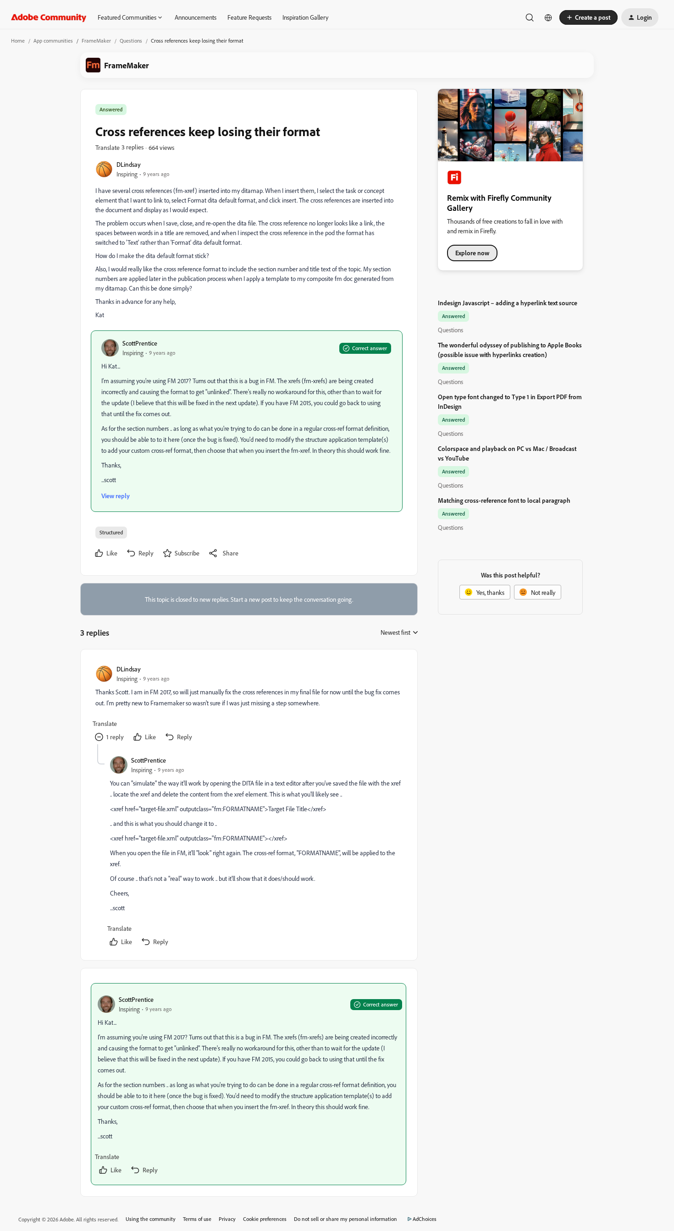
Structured (111, 532)
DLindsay (128, 164)
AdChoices (424, 1218)
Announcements (195, 17)
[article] (248, 704)
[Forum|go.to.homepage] (49, 17)
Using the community (151, 1218)
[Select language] (548, 17)
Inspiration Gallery (305, 17)
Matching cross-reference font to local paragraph (504, 500)
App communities (53, 40)
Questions (131, 40)
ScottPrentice (139, 343)
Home (18, 40)
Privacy (227, 1218)
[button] (588, 17)
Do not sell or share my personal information (345, 1218)
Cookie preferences (265, 1218)
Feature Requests (249, 17)
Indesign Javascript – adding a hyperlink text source (507, 303)
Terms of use (197, 1218)
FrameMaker (96, 40)
